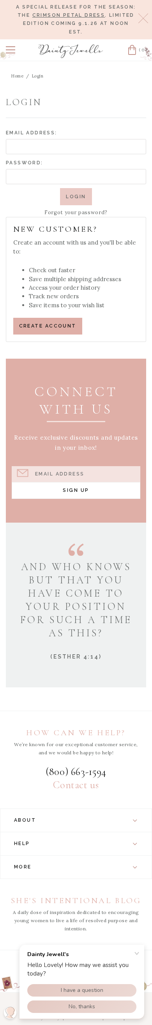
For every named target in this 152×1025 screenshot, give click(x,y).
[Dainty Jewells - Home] (71, 51)
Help (22, 843)
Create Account (47, 326)
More (23, 867)
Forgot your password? (76, 212)
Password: (24, 163)
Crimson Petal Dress (68, 15)
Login (38, 76)
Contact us (76, 785)
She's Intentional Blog (76, 900)
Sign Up (76, 490)
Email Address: (31, 133)
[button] (10, 50)
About (25, 820)
